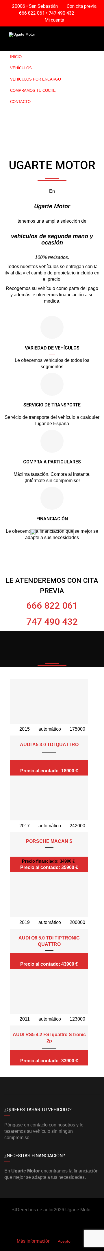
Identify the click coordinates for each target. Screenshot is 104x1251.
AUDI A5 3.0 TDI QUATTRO (49, 744)
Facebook (28, 1086)
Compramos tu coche (33, 90)
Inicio (16, 57)
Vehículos (21, 68)
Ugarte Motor (78, 1209)
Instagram (76, 1086)
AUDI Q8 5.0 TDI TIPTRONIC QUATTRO (49, 941)
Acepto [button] (64, 1241)
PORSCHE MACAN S (49, 841)
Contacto (20, 102)
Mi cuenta (53, 20)
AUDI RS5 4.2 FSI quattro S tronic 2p (49, 1037)
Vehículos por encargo (35, 79)
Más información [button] (34, 1241)
